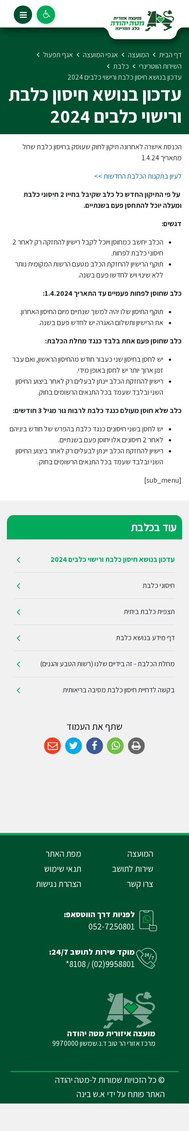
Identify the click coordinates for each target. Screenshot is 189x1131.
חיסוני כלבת (159, 585)
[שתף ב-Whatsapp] (115, 746)
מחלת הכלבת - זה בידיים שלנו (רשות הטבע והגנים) (107, 664)
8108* (76, 964)
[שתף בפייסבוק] (95, 746)
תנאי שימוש (62, 869)
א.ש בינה (91, 1094)
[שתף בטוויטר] (73, 746)
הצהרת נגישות (58, 884)
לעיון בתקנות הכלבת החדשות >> (138, 176)
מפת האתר (63, 853)
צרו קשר (140, 884)
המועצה (140, 853)
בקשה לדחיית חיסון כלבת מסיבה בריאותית (119, 690)
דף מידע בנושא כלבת (145, 637)
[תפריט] (23, 14)
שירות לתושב (132, 869)
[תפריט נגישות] (46, 14)
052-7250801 (112, 926)
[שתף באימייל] (52, 746)
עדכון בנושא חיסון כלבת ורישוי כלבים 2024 (112, 559)
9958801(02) (113, 964)
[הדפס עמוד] (136, 746)
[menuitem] (94, 560)
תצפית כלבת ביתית (149, 611)
